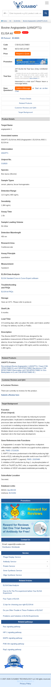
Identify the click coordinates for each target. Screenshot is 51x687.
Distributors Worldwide (10, 547)
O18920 (4, 163)
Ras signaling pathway (11, 627)
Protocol (7, 38)
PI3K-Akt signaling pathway (13, 644)
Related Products (25, 103)
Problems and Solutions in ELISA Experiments (21, 616)
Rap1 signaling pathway (12, 649)
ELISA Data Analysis (11, 585)
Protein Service (9, 566)
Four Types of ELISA (11, 599)
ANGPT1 (4, 153)
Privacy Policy (25, 684)
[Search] (46, 13)
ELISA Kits (17, 21)
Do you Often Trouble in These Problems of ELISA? (23, 610)
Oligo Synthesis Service (12, 575)
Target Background (25, 112)
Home (5, 21)
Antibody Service (9, 562)
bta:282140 (11, 490)
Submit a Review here (10, 395)
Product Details (25, 99)
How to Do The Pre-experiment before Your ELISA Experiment (22, 592)
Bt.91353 (12, 493)
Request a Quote (22, 54)
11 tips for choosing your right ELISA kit (18, 604)
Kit (10, 21)
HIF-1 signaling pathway (12, 632)
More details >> (34, 78)
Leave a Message (23, 88)
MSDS (16, 38)
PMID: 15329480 (33, 459)
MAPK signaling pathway (12, 638)
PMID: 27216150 (12, 450)
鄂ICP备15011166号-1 (25, 681)
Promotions (25, 501)
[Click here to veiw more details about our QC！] (14, 661)
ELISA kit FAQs (7, 292)
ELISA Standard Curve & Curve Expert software (19, 278)
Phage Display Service (12, 557)
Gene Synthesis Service (12, 570)
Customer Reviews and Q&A (25, 108)
